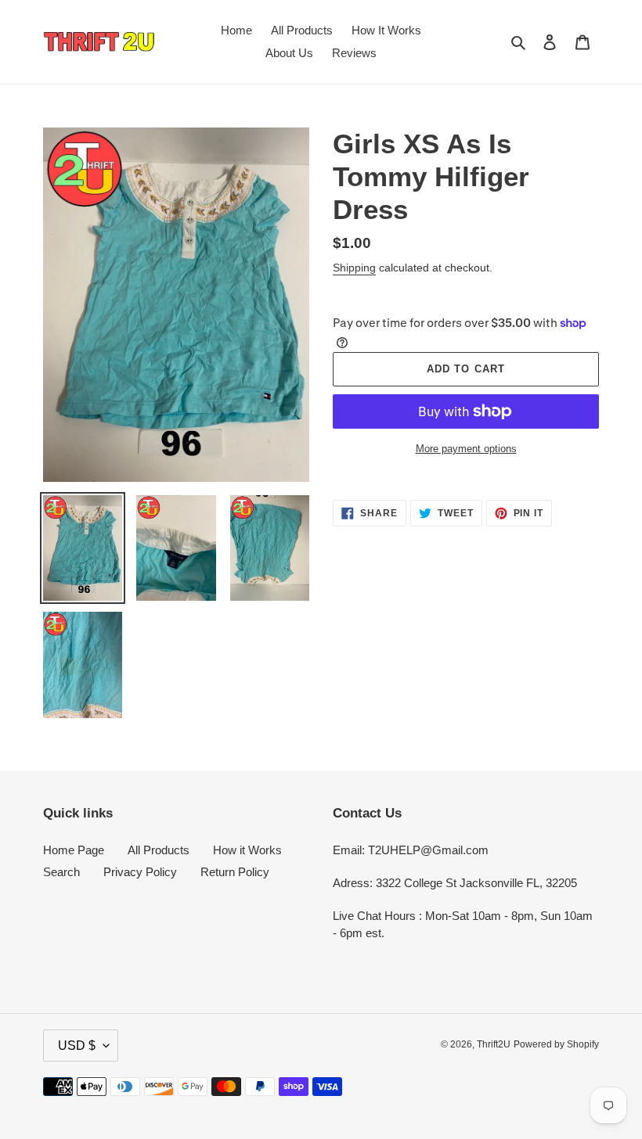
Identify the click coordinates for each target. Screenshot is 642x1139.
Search (61, 872)
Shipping (354, 267)
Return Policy (234, 872)
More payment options (466, 449)
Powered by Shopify (556, 1044)
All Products (158, 850)
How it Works (247, 850)
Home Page (73, 850)
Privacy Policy (140, 872)
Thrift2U (493, 1044)
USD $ (77, 1045)
